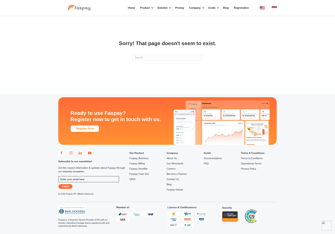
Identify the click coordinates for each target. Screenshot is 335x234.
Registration (241, 7)
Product (145, 7)
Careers (171, 168)
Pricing (179, 7)
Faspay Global (175, 189)
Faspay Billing (137, 163)
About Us (172, 158)
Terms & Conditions (251, 158)
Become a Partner (177, 173)
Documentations (213, 158)
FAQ (206, 163)
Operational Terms (251, 163)
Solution (162, 7)
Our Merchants (175, 163)
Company (195, 7)
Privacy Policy (248, 168)
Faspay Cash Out (139, 173)
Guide (211, 7)
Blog (226, 7)
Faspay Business (138, 158)
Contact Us (173, 179)
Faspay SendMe (138, 168)
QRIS (132, 179)
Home (131, 7)
